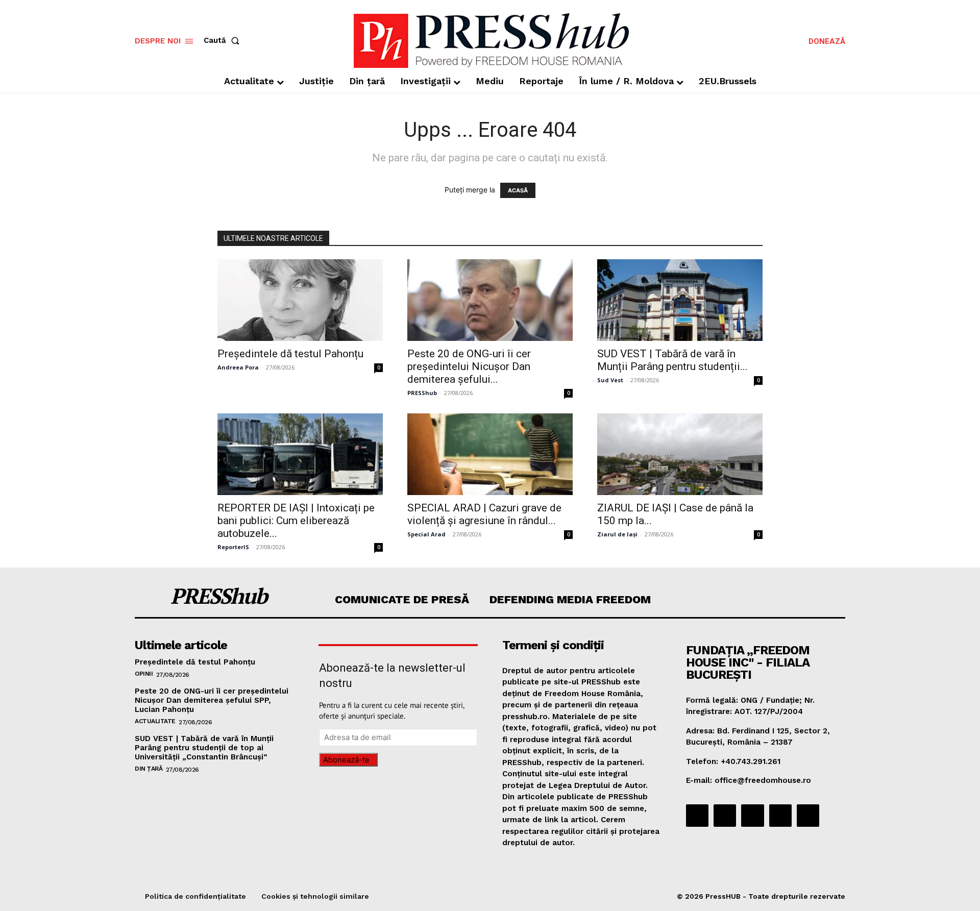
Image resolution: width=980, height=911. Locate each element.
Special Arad (426, 534)
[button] (223, 40)
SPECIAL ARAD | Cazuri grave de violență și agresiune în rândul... (484, 514)
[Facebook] (697, 815)
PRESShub (422, 393)
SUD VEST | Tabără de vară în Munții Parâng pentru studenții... (672, 360)
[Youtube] (808, 815)
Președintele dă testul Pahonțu (290, 354)
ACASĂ (518, 190)
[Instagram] (725, 815)
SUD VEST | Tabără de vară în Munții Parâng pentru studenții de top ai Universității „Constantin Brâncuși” (204, 747)
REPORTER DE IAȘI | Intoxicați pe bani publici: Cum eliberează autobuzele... (296, 520)
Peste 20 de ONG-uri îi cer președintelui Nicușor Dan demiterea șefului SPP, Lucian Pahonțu (211, 700)
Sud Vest (610, 380)
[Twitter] (780, 815)
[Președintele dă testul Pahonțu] (300, 300)
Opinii (144, 673)
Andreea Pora (238, 367)
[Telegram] (752, 815)
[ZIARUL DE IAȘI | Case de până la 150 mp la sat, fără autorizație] (680, 454)
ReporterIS (233, 547)
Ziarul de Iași (617, 534)
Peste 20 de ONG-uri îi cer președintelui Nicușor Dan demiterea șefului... (469, 366)
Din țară (148, 768)
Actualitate (155, 721)
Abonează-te (346, 760)
